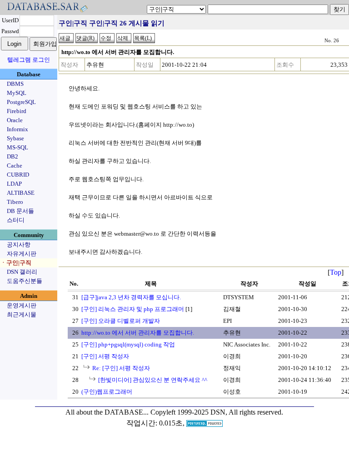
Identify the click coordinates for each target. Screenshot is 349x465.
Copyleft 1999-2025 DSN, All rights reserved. (216, 412)
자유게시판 (21, 253)
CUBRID (18, 174)
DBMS (15, 83)
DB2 (12, 156)
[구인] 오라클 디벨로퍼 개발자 (120, 320)
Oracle (15, 120)
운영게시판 (21, 305)
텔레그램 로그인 (28, 59)
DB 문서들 (20, 211)
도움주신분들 (24, 280)
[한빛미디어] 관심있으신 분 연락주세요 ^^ (152, 379)
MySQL (16, 92)
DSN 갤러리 (22, 271)
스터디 (16, 220)
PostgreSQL (21, 102)
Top (335, 272)
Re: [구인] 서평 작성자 (121, 368)
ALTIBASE (21, 192)
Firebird (16, 111)
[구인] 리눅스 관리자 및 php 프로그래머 (132, 309)
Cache (14, 165)
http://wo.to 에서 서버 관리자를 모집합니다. (137, 332)
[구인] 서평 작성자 (105, 356)
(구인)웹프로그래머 (106, 391)
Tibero (15, 201)
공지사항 (18, 244)
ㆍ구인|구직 (15, 262)
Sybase (15, 138)
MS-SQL (17, 147)
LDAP (14, 183)
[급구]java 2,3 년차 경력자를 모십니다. (131, 297)
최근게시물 (21, 314)
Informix (17, 129)
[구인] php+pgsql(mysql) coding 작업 (128, 344)
